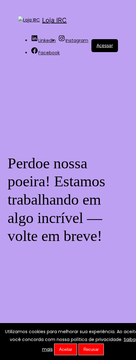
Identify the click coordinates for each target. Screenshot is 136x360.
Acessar (104, 45)
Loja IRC (54, 20)
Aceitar (65, 349)
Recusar (91, 349)
